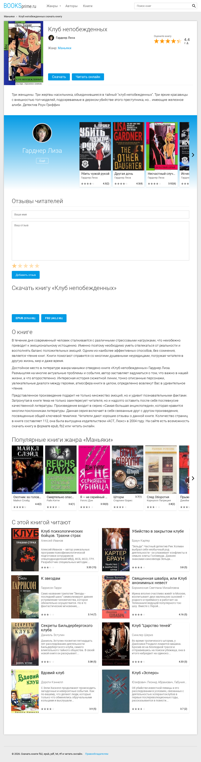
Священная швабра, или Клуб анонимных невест (159, 580)
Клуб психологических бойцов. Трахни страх (62, 533)
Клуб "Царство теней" (151, 625)
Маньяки (64, 48)
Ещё (42, 161)
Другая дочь (123, 174)
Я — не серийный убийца (94, 498)
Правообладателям (96, 753)
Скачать (59, 77)
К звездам (50, 578)
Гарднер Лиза (65, 38)
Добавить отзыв (26, 274)
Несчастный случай (162, 174)
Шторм (122, 498)
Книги (87, 6)
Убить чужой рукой (95, 174)
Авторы (71, 6)
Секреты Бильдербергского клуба (66, 627)
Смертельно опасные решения (61, 498)
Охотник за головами (27, 498)
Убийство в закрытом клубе (158, 531)
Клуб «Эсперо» (145, 673)
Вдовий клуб (52, 673)
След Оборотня (159, 498)
